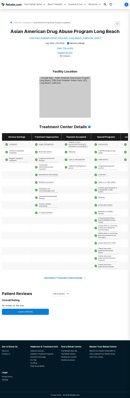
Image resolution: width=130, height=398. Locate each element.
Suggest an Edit (65, 52)
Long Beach (27, 23)
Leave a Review (25, 312)
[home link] (11, 22)
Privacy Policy (56, 395)
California (17, 23)
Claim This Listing (65, 48)
